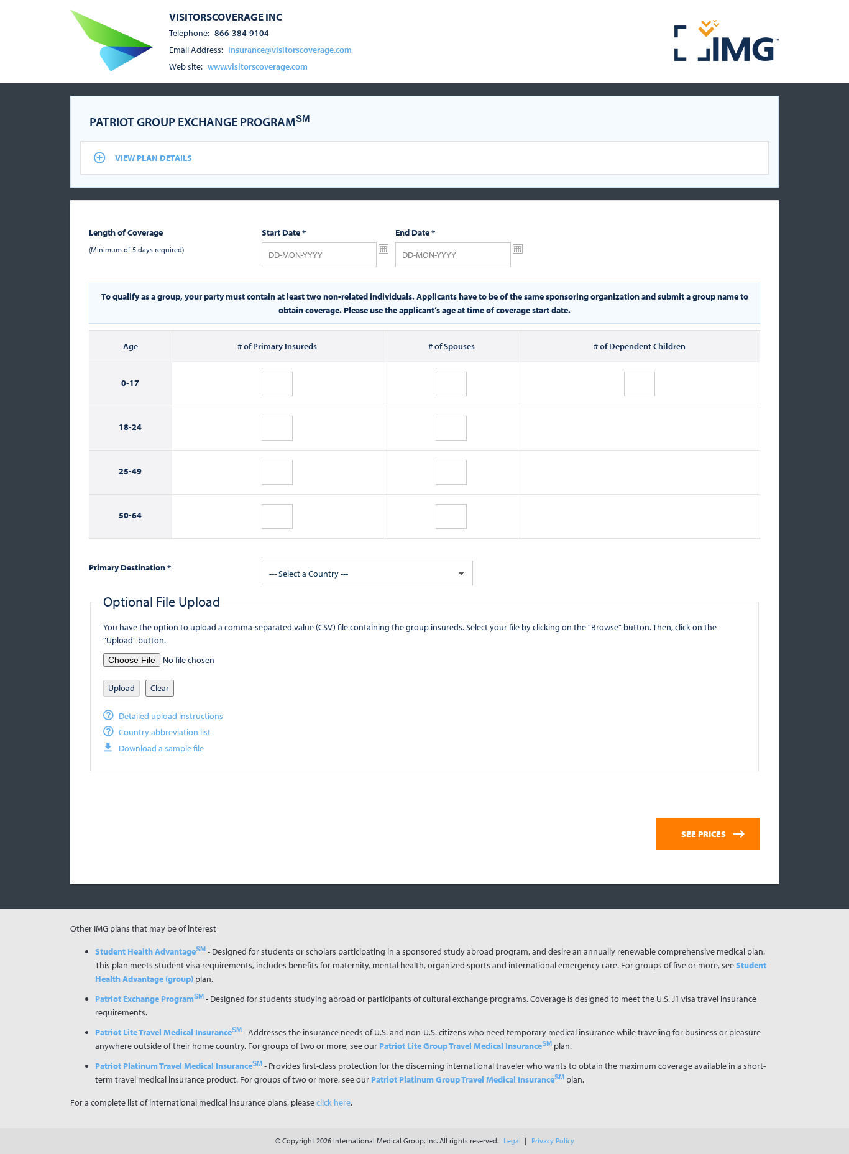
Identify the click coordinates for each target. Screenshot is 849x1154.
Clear (159, 688)
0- (125, 382)
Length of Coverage (126, 232)
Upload (121, 688)
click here (333, 1102)
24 (137, 427)
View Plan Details (153, 157)
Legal (512, 1140)
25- (125, 471)
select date (383, 249)
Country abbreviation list (165, 732)
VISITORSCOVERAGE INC (225, 16)
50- (125, 515)
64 (137, 515)
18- (125, 427)
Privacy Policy (552, 1140)
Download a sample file (161, 748)
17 (134, 382)
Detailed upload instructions (171, 715)
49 (137, 471)
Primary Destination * (130, 567)
